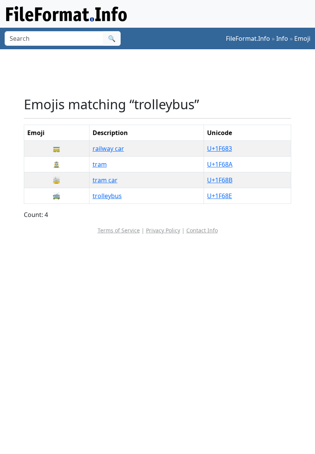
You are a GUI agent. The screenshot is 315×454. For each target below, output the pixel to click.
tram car (105, 180)
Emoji (302, 38)
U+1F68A (219, 164)
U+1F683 (219, 148)
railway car (108, 148)
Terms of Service (119, 230)
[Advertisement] (163, 72)
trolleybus (107, 196)
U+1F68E (219, 196)
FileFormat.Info (248, 38)
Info (282, 38)
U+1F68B (219, 180)
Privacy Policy (163, 230)
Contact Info (202, 230)
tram (100, 164)
